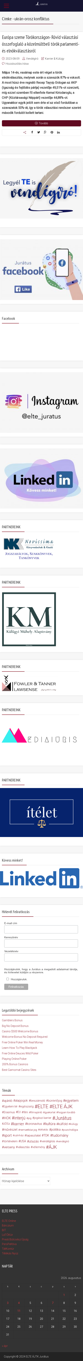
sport (8, 1135)
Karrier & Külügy (54, 58)
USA (23, 1141)
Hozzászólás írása (17, 63)
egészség (27, 1106)
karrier (18, 1124)
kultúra (50, 1124)
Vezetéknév (11, 951)
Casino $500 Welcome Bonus (20, 1031)
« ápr (5, 1345)
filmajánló (36, 1112)
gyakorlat (50, 1112)
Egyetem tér (10, 1106)
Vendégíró (32, 58)
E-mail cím (10, 923)
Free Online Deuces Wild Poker (20, 1053)
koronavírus (34, 1124)
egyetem (72, 1101)
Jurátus (63, 1118)
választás (24, 1147)
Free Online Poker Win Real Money (22, 1042)
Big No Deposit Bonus (15, 1025)
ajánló (8, 1101)
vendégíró (63, 1141)
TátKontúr (8, 1248)
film (25, 1112)
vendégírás (48, 1141)
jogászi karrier (42, 1118)
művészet (10, 1129)
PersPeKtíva (9, 1244)
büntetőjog (55, 1100)
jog (29, 1118)
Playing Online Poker (14, 1058)
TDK (46, 1135)
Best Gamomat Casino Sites (19, 1069)
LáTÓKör (7, 1234)
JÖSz (6, 1123)
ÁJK (53, 1147)
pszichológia (70, 1129)
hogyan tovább (66, 1112)
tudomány (60, 1135)
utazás (34, 1141)
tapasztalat (33, 1135)
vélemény (38, 1147)
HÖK (7, 1118)
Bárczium (8, 1225)
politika (56, 1129)
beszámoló (37, 1100)
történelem (11, 1141)
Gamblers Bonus (12, 1020)
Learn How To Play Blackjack (19, 1047)
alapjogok (21, 1100)
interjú (19, 1118)
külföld (63, 1124)
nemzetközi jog (28, 1129)
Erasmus (9, 1112)
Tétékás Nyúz (10, 1253)
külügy (74, 1123)
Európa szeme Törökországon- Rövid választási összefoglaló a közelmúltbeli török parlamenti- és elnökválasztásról (40, 44)
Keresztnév (11, 937)
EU (19, 1112)
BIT (4, 1230)
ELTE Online (9, 1220)
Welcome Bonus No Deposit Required (24, 1036)
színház (19, 1135)
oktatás (44, 1129)
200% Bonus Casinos (15, 1064)
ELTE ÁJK (62, 1106)
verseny (9, 1147)
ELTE (43, 1106)
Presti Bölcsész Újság (15, 1239)
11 (18, 1310)
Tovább (43, 123)
